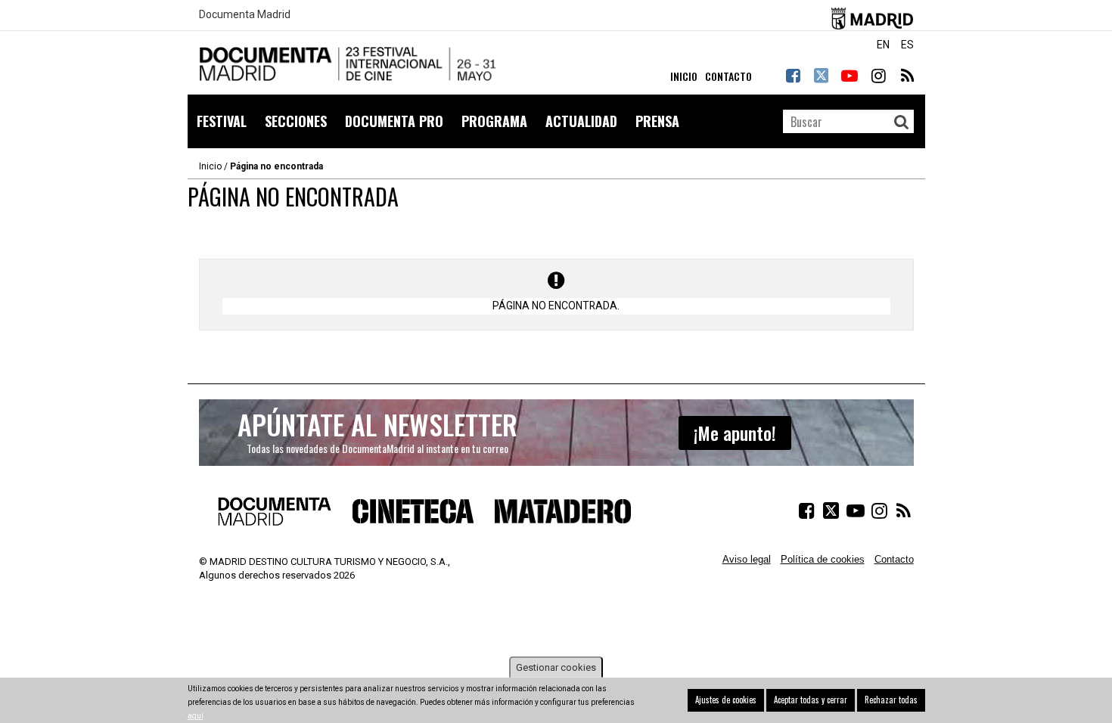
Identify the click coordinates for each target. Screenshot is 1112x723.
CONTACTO (728, 76)
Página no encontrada (276, 166)
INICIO (683, 76)
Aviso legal (746, 559)
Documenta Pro (394, 121)
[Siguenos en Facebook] (792, 75)
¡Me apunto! (735, 432)
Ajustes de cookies (725, 700)
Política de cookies (823, 559)
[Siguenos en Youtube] (849, 75)
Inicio (210, 166)
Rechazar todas (891, 700)
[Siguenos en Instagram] (878, 75)
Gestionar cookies (556, 667)
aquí (195, 716)
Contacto (894, 559)
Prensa (657, 121)
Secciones (296, 121)
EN (883, 45)
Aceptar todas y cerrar (810, 700)
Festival (222, 121)
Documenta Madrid (244, 14)
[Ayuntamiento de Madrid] (872, 15)
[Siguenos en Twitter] (820, 75)
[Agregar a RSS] (906, 75)
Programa (494, 121)
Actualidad (581, 121)
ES (907, 45)
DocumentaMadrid (350, 64)
